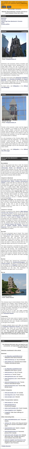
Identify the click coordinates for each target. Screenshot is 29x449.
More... (3, 4)
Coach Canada (5, 263)
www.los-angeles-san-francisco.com (15, 440)
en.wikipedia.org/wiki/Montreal (13, 356)
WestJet (19, 168)
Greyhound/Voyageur (19, 262)
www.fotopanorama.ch (11, 431)
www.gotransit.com (10, 376)
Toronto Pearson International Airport (12, 215)
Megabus (15, 265)
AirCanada (5, 168)
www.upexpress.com (11, 378)
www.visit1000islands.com (12, 419)
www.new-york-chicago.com (13, 435)
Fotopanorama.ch (11, 59)
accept (4, 7)
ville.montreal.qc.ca (10, 359)
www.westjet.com (10, 397)
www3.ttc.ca (8, 374)
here (10, 198)
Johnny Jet (8, 423)
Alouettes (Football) (15, 79)
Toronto (3, 20)
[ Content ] (25, 31)
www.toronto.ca (9, 372)
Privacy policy (5, 24)
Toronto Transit (9, 224)
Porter (11, 168)
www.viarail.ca (9, 402)
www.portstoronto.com (11, 385)
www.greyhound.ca (10, 404)
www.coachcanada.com (11, 408)
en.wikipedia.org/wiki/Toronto (13, 369)
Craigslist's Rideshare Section (11, 326)
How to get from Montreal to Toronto (11, 21)
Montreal (3, 18)
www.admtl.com (9, 361)
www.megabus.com (10, 410)
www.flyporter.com (10, 394)
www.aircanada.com (10, 392)
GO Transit (17, 224)
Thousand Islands (8, 313)
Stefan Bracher (6, 446)
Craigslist (7, 412)
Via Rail (9, 234)
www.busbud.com (10, 428)
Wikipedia (16, 86)
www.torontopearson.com (12, 382)
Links (2, 22)
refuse (9, 7)
